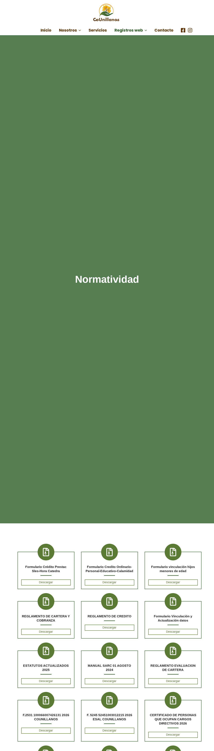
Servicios (98, 30)
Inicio (46, 30)
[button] (79, 30)
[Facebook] (183, 30)
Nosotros (68, 30)
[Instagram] (190, 30)
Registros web (129, 30)
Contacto (163, 30)
